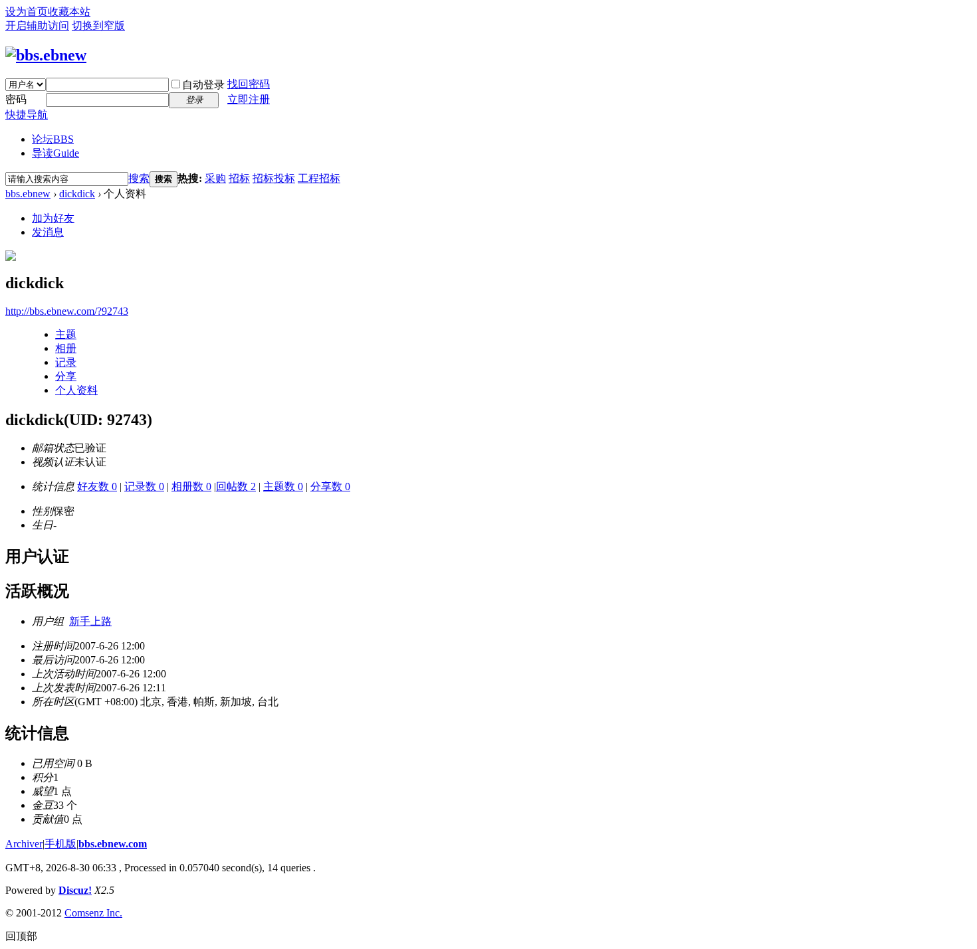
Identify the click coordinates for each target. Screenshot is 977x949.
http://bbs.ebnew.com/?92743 (66, 311)
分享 (65, 376)
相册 (65, 348)
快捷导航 (26, 114)
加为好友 (53, 218)
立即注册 (248, 99)
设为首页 (26, 11)
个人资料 (76, 390)
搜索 (139, 178)
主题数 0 (283, 486)
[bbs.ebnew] (45, 55)
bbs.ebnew (28, 193)
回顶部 (21, 936)
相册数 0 (191, 486)
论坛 (53, 139)
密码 (16, 99)
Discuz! (75, 890)
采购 (215, 178)
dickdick (77, 193)
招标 (239, 178)
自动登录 (203, 84)
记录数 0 (144, 486)
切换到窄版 (98, 25)
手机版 (60, 843)
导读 (55, 153)
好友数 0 (97, 486)
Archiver (24, 843)
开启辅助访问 (37, 25)
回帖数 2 (236, 486)
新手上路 (90, 621)
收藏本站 (69, 11)
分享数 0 (330, 486)
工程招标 (319, 178)
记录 (65, 362)
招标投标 (274, 178)
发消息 (48, 232)
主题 (65, 334)
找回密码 (248, 84)
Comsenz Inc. (93, 912)
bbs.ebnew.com (112, 843)
